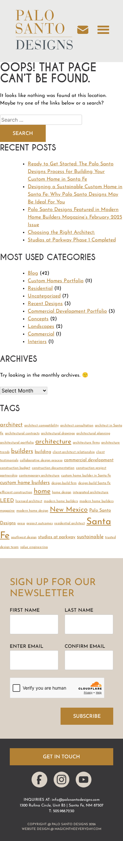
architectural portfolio (17, 442)
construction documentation (53, 468)
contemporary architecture (39, 475)
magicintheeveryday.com (78, 829)
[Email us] (86, 31)
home (42, 491)
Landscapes (41, 326)
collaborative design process (41, 460)
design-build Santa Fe (94, 483)
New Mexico (69, 510)
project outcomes (39, 523)
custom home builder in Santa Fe (86, 475)
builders (22, 451)
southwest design (24, 537)
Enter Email (26, 646)
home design (61, 492)
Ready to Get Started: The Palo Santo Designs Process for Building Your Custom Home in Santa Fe (71, 172)
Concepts (38, 319)
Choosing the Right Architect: (61, 232)
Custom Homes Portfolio (56, 281)
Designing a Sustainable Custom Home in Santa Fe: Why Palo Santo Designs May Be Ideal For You (75, 194)
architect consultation (76, 425)
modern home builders (61, 501)
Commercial (41, 334)
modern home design (32, 511)
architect (11, 425)
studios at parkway (56, 537)
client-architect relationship (74, 452)
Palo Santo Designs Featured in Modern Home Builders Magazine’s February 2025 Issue (75, 217)
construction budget (15, 468)
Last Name (79, 610)
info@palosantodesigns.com (76, 800)
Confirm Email (85, 646)
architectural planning (93, 433)
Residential (40, 288)
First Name (25, 610)
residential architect (69, 523)
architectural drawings (58, 433)
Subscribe (87, 716)
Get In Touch (61, 757)
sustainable (90, 536)
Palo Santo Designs (70, 824)
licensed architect (28, 501)
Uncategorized (44, 296)
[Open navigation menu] (103, 31)
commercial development (89, 460)
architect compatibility (41, 425)
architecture (53, 441)
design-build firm (64, 483)
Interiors (37, 341)
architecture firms (86, 442)
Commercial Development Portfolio (67, 311)
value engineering (34, 547)
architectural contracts (22, 433)
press (21, 523)
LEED (7, 500)
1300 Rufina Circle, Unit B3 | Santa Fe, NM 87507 (61, 805)
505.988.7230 (63, 811)
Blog (33, 273)
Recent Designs (45, 303)
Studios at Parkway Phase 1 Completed (72, 240)
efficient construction (16, 492)
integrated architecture (90, 492)
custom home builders (25, 482)
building (43, 451)
